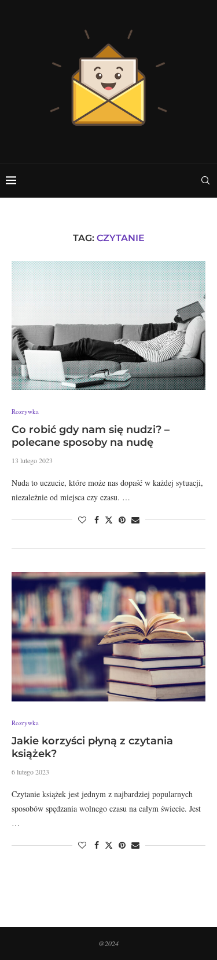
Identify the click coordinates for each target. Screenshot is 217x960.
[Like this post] (82, 519)
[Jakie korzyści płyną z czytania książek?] (108, 636)
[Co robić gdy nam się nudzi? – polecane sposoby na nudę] (108, 325)
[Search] (205, 180)
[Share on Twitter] (109, 519)
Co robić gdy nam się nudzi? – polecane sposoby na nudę (91, 436)
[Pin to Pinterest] (122, 519)
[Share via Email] (135, 519)
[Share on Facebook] (96, 519)
